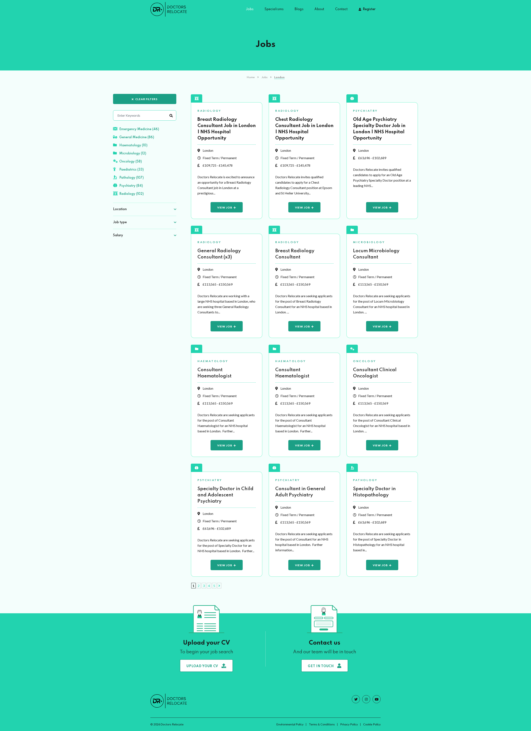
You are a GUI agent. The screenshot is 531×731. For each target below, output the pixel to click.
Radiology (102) (131, 194)
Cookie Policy (372, 724)
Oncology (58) (130, 161)
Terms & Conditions (322, 724)
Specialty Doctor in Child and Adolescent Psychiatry (225, 495)
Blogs (299, 9)
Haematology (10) (133, 145)
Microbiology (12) (132, 153)
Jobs (249, 9)
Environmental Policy (289, 724)
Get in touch (321, 666)
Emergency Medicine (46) (139, 129)
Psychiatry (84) (131, 186)
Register (369, 9)
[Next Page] (219, 585)
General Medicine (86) (136, 137)
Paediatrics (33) (131, 169)
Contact (341, 9)
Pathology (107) (131, 177)
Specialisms (274, 9)
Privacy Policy (349, 724)
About (319, 9)
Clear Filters (146, 99)
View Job (224, 207)
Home (251, 77)
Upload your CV (202, 666)
